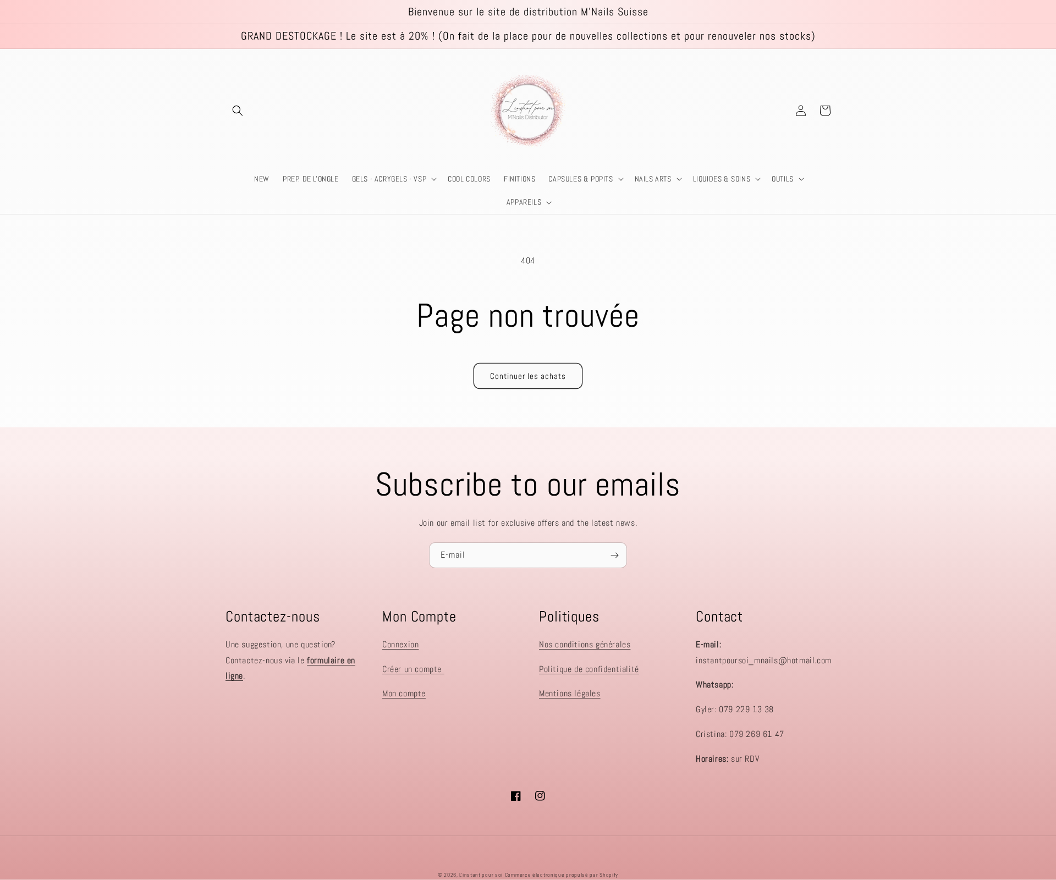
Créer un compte (413, 669)
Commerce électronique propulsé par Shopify (561, 874)
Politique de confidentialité (589, 669)
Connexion (400, 644)
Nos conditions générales (584, 644)
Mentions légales (570, 693)
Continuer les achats (528, 376)
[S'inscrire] (614, 555)
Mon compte (404, 693)
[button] (238, 110)
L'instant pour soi (481, 874)
